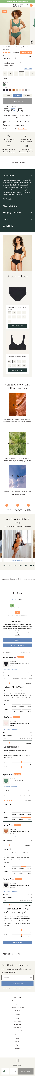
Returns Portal (22, 129)
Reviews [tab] (14, 599)
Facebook (17, 1048)
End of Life (8, 225)
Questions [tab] (20, 599)
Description (8, 175)
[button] (11, 52)
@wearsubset (26, 526)
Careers (17, 1038)
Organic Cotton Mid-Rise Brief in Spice (19, 832)
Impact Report (17, 1031)
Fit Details (7, 199)
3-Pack (17, 95)
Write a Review (21, 646)
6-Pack (27, 95)
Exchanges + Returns (17, 1007)
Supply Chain (17, 1024)
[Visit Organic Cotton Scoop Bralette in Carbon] (17, 342)
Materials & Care (11, 205)
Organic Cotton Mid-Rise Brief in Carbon (17, 308)
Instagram (18, 1045)
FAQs (17, 1004)
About (17, 1018)
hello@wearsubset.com (17, 1001)
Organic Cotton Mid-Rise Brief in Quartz (19, 724)
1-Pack (8, 95)
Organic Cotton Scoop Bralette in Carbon (17, 357)
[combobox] (5, 1071)
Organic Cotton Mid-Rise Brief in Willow (19, 782)
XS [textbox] (12, 1071)
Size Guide (28, 68)
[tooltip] (23, 621)
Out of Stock (17, 101)
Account (17, 1010)
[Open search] (27, 5)
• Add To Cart (17, 325)
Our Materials (18, 1027)
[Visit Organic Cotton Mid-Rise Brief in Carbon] (17, 293)
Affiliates (17, 1042)
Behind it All (17, 1021)
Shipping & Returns (12, 212)
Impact (6, 219)
